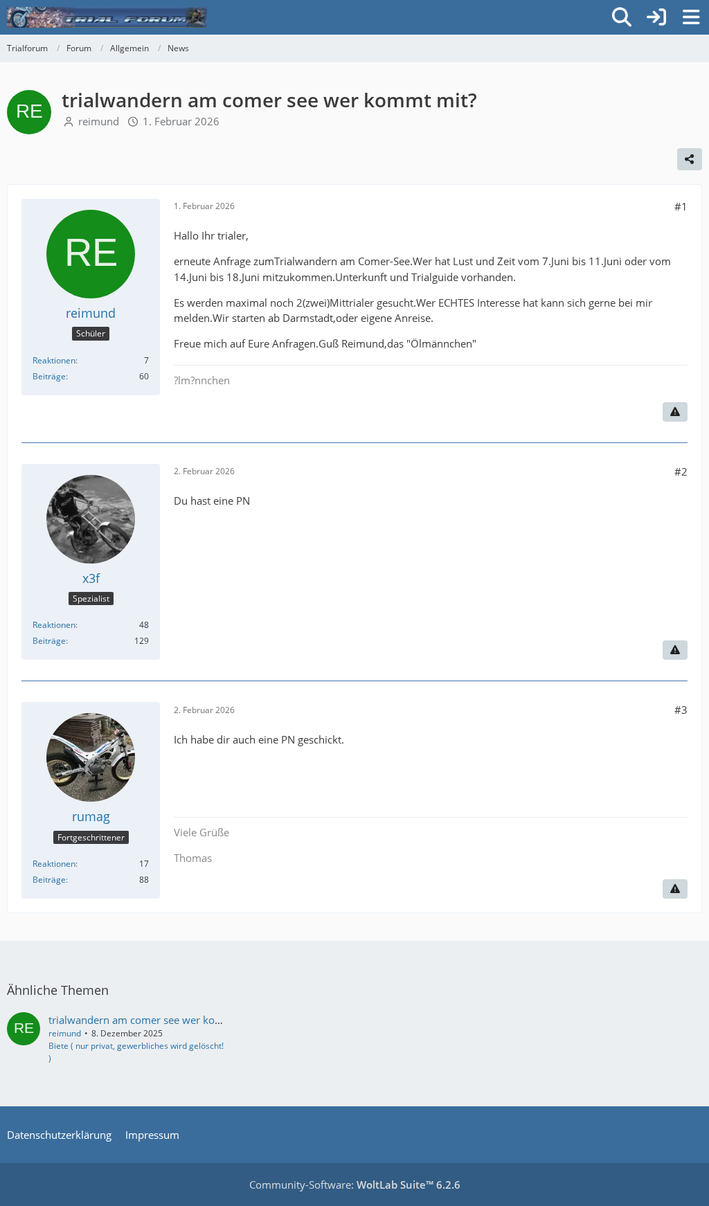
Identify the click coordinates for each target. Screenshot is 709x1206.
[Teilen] (689, 159)
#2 (681, 471)
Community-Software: (354, 1184)
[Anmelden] (656, 17)
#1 (681, 206)
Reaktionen (54, 360)
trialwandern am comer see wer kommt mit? (154, 1020)
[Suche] (622, 17)
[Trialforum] (107, 17)
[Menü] (691, 17)
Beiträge (49, 376)
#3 (681, 710)
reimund (98, 121)
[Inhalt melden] (675, 412)
